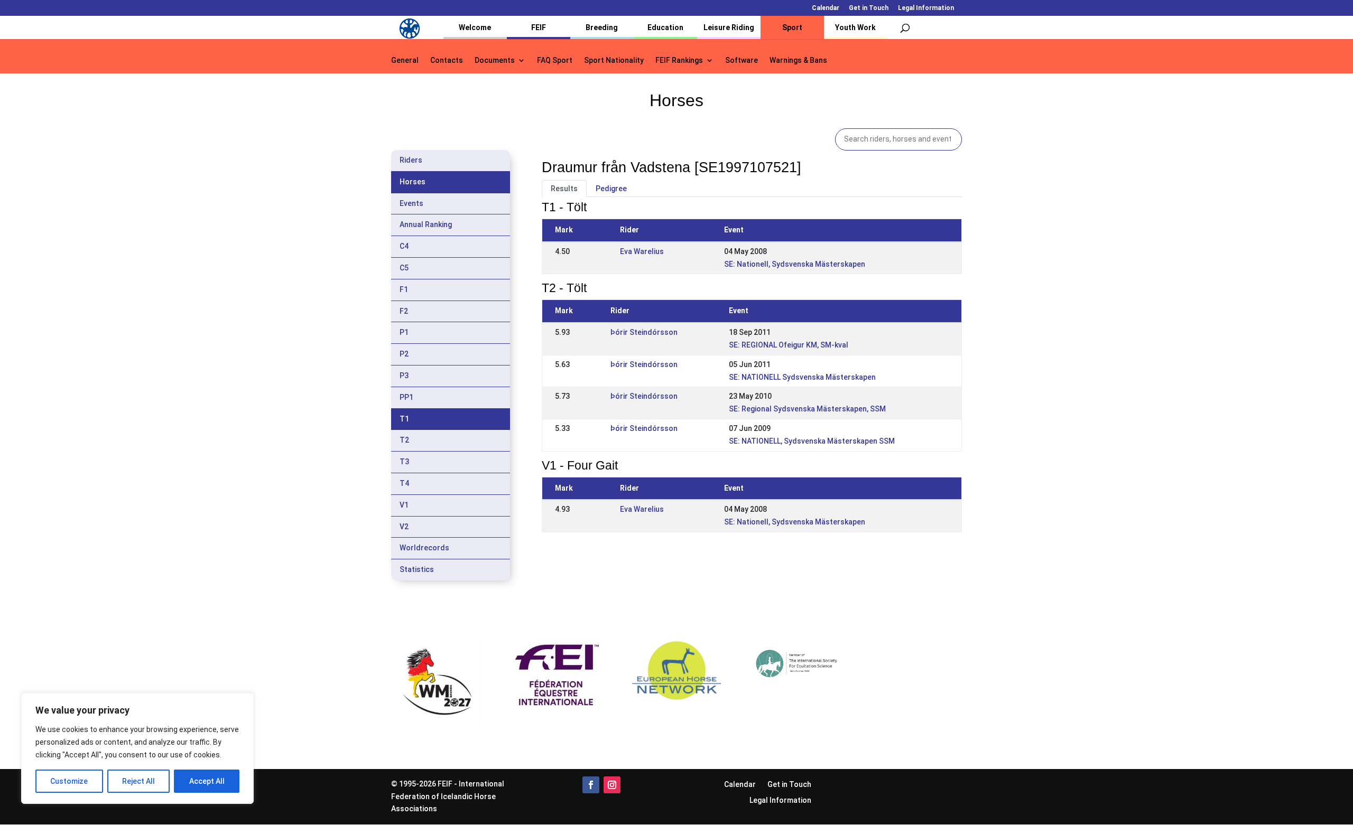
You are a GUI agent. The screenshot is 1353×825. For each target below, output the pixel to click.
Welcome (475, 27)
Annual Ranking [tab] (426, 224)
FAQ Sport (554, 60)
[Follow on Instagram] (612, 784)
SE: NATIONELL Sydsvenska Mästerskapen (802, 377)
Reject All (138, 781)
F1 (404, 289)
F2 (404, 311)
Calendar (825, 8)
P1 (404, 332)
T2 (404, 440)
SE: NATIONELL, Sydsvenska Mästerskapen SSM (812, 441)
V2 (404, 526)
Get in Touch (868, 8)
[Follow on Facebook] (590, 784)
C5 (404, 268)
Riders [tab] (411, 160)
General (405, 60)
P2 (404, 354)
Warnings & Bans (798, 60)
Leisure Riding (728, 27)
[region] (137, 748)
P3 (404, 375)
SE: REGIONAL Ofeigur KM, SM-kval (788, 345)
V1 (404, 505)
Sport (792, 27)
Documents (495, 60)
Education (665, 27)
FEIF (538, 27)
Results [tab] (564, 188)
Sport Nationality (614, 60)
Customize (69, 781)
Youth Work (855, 27)
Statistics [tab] (417, 569)
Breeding (602, 27)
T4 (404, 483)
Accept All (207, 781)
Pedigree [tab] (611, 188)
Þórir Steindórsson (644, 332)
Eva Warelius (642, 251)
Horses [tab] (412, 181)
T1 (404, 419)
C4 (404, 246)
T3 (404, 461)
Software (741, 60)
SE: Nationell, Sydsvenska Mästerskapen (794, 264)
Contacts (446, 60)
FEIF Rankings (679, 60)
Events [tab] (411, 203)
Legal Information (926, 8)
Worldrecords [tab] (424, 547)
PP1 (406, 397)
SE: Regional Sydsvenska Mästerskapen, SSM (807, 409)
